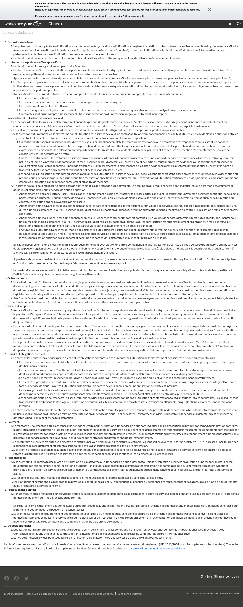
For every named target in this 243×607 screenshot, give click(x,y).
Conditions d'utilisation (129, 593)
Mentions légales (13, 593)
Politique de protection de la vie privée (92, 593)
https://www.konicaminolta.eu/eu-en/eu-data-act (156, 548)
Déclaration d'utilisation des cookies (47, 593)
